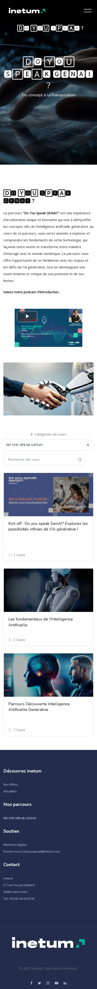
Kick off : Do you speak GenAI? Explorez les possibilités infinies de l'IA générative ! (48, 526)
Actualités (10, 791)
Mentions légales (15, 845)
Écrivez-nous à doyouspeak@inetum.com (31, 851)
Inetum (8, 878)
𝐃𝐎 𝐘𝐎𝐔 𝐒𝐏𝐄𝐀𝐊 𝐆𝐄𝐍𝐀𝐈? (20, 818)
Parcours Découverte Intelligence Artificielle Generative (39, 706)
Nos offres (10, 784)
